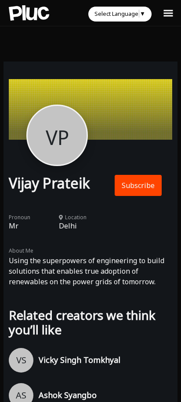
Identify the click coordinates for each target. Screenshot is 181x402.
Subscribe (138, 185)
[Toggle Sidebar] (168, 12)
